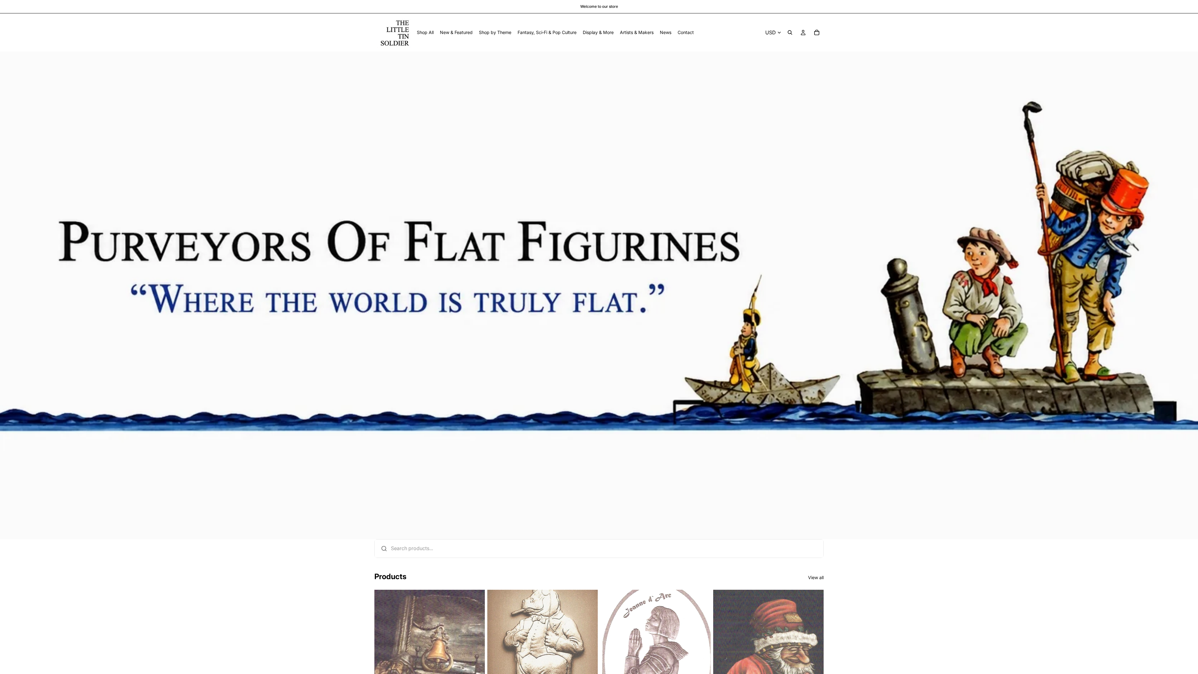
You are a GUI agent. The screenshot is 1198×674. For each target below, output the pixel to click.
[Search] (790, 32)
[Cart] (817, 32)
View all (816, 577)
